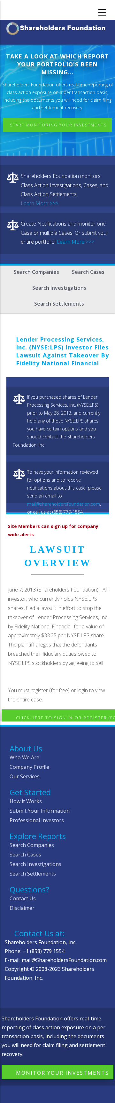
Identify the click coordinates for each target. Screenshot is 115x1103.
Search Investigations (59, 287)
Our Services (25, 776)
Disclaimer (22, 907)
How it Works (26, 801)
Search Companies (36, 271)
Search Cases (88, 271)
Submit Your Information (40, 810)
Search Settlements (59, 303)
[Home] (57, 27)
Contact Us (23, 898)
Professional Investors (37, 820)
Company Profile (29, 766)
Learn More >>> (39, 203)
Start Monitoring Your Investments (58, 125)
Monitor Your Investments (62, 1072)
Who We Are (24, 757)
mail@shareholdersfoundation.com (63, 504)
